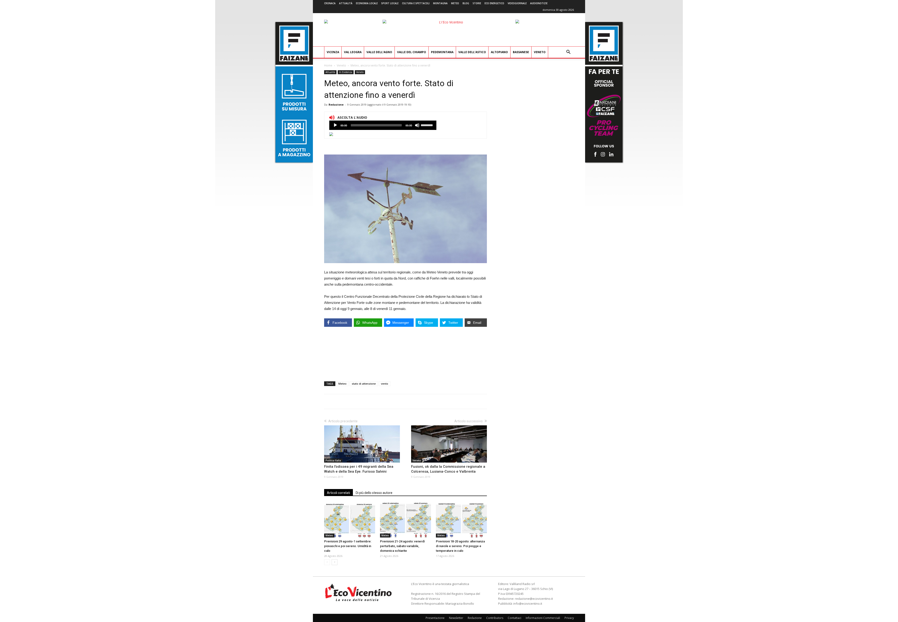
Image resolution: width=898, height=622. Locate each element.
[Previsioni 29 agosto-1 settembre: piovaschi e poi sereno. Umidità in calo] (349, 519)
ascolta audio (335, 125)
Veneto (540, 52)
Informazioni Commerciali (543, 618)
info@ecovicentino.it (527, 603)
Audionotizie (538, 3)
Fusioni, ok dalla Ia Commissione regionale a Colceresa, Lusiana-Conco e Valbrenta (448, 469)
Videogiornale (517, 3)
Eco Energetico (494, 3)
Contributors (494, 618)
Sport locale (389, 3)
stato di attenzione (364, 383)
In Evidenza (345, 72)
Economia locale (367, 3)
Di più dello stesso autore (374, 493)
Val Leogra (353, 52)
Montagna (440, 3)
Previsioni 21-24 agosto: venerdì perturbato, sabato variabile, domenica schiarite (402, 546)
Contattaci (514, 618)
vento (384, 383)
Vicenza (333, 52)
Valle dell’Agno (379, 52)
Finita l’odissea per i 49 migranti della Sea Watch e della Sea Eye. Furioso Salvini (358, 469)
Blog (466, 3)
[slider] (427, 125)
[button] (568, 52)
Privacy (569, 618)
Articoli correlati (338, 493)
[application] (382, 125)
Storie (477, 3)
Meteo (455, 3)
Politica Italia (333, 460)
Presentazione (435, 618)
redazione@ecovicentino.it (534, 598)
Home (328, 65)
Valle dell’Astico (472, 52)
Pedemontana (442, 52)
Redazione (336, 104)
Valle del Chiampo (411, 52)
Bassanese (521, 52)
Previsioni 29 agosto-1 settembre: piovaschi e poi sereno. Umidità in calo (347, 546)
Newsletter (456, 618)
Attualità (345, 3)
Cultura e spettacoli (416, 3)
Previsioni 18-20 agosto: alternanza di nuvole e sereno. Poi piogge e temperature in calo (460, 546)
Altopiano (499, 52)
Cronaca (330, 3)
